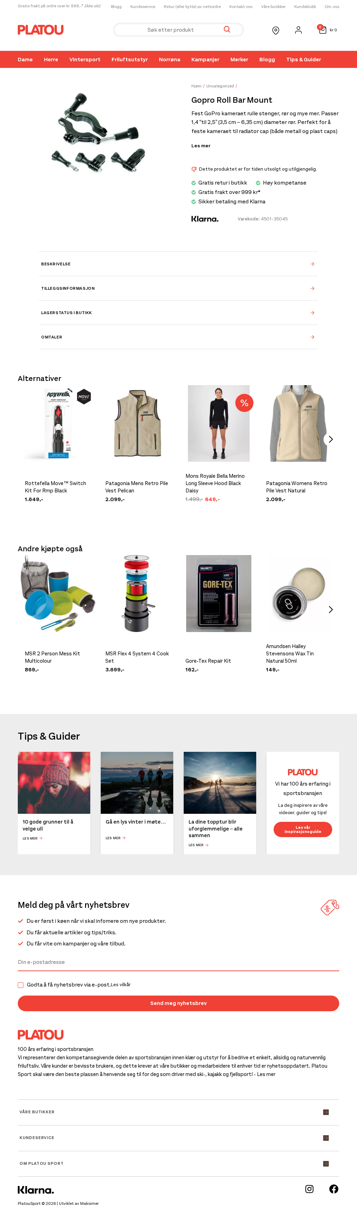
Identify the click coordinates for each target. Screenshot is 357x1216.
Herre (51, 59)
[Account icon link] (298, 29)
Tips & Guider (303, 59)
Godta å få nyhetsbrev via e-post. (79, 984)
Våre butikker (273, 6)
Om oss (332, 6)
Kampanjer (205, 59)
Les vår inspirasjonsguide (302, 829)
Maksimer (89, 1203)
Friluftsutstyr (130, 59)
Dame (25, 59)
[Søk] (227, 30)
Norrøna (169, 59)
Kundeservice (142, 6)
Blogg (116, 6)
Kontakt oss (240, 6)
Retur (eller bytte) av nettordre (192, 6)
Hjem (196, 86)
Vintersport (84, 59)
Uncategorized (220, 86)
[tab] (178, 263)
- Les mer (264, 1074)
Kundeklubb (305, 6)
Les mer (200, 146)
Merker (239, 59)
